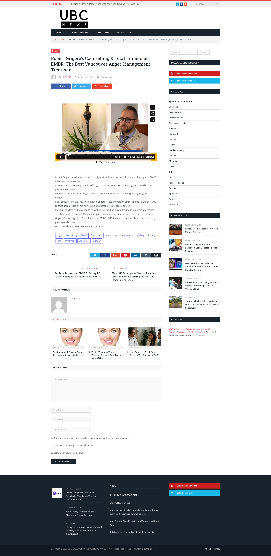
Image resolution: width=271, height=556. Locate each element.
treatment (70, 240)
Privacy (216, 548)
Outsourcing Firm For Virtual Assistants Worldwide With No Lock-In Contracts (81, 496)
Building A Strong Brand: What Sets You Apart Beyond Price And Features (106, 4)
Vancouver (84, 240)
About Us (122, 32)
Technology (174, 204)
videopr (97, 240)
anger (60, 235)
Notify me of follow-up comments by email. (73, 445)
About (208, 548)
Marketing (174, 161)
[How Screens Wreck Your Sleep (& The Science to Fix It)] (144, 338)
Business (173, 106)
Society (172, 188)
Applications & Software (180, 101)
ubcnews (66, 77)
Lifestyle (173, 155)
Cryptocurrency (176, 112)
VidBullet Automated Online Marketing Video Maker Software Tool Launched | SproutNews (191, 331)
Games (172, 139)
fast (93, 235)
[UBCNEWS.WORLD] (74, 18)
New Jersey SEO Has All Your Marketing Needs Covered (81, 513)
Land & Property (176, 150)
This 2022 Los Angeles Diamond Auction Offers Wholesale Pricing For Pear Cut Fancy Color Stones (134, 276)
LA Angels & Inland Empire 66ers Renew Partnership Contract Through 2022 (201, 285)
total (59, 240)
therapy (151, 235)
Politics (172, 177)
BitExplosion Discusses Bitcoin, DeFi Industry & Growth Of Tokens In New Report (84, 530)
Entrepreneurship (177, 123)
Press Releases (81, 32)
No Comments (106, 77)
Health (55, 51)
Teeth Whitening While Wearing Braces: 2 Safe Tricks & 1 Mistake (106, 355)
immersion (111, 235)
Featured (103, 32)
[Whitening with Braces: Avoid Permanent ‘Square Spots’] (68, 338)
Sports (172, 199)
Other (172, 171)
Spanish (173, 193)
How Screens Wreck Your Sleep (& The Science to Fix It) (144, 353)
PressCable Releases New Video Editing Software (201, 230)
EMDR (84, 235)
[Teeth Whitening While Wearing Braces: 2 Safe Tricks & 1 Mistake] (106, 338)
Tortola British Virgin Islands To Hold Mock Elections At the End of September (202, 304)
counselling (71, 235)
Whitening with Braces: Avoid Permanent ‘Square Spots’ (67, 353)
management (127, 235)
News (58, 32)
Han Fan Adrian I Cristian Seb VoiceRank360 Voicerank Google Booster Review (201, 266)
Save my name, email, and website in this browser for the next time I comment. (91, 437)
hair (100, 235)
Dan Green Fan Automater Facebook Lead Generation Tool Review (201, 247)
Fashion (173, 128)
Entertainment (176, 117)
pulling (140, 235)
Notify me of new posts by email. (68, 452)
